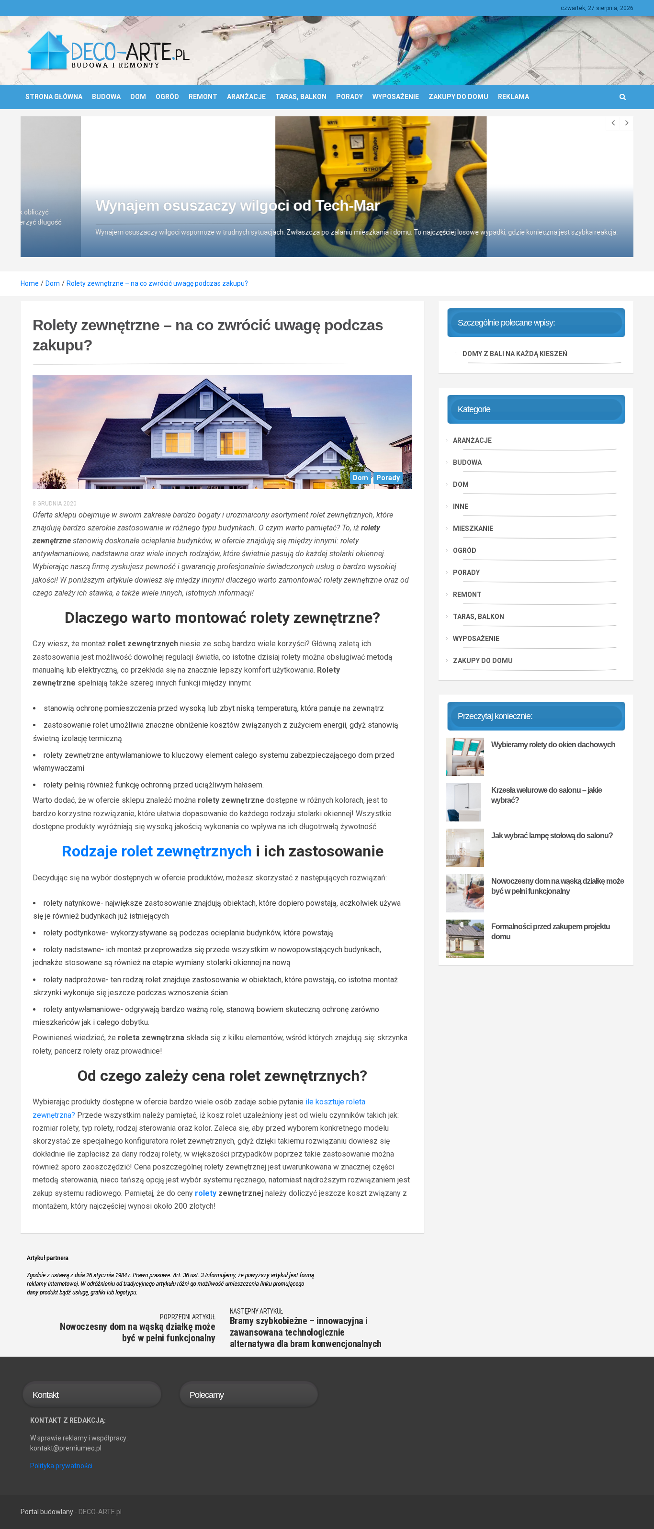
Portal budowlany (47, 1512)
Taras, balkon (301, 97)
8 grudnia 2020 (55, 503)
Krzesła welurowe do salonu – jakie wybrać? (546, 795)
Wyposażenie (395, 97)
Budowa (106, 97)
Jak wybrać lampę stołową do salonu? (552, 836)
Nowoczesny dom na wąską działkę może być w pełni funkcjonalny (557, 886)
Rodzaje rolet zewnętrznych (157, 851)
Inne (460, 506)
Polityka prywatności (61, 1466)
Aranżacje (246, 97)
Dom (138, 97)
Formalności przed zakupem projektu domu (550, 931)
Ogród (167, 97)
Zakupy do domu (458, 97)
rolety (205, 1193)
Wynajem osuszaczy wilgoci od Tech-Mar (177, 205)
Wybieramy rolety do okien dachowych (553, 745)
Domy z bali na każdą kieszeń (514, 354)
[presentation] (613, 123)
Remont (203, 97)
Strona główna (53, 97)
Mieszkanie (473, 528)
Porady (349, 97)
